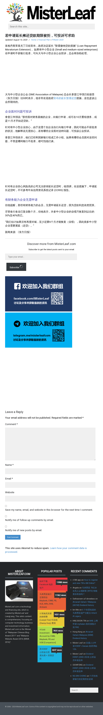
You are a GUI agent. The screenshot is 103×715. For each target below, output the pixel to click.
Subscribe (15, 267)
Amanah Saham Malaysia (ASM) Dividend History (83, 635)
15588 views (62, 582)
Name (9, 464)
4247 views (57, 650)
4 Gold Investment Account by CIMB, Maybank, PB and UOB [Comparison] (48, 636)
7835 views (58, 631)
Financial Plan (44, 40)
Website (9, 492)
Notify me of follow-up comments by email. (29, 520)
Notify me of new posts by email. (23, 530)
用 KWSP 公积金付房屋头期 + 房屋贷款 (47, 654)
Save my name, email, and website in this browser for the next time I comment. (49, 509)
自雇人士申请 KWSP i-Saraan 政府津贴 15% (85, 646)
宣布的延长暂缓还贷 (65, 98)
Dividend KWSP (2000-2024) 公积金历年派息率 (84, 657)
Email (9, 478)
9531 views (59, 614)
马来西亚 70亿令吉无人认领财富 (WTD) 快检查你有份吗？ (85, 590)
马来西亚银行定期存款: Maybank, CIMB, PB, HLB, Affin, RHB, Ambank (48, 600)
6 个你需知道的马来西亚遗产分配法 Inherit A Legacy (85, 613)
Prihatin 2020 (57, 40)
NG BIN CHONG (79, 676)
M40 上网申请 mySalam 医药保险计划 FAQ (85, 624)
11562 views (60, 595)
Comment (11, 424)
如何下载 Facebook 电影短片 (46, 584)
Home (33, 40)
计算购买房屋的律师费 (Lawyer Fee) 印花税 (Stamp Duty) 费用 (49, 618)
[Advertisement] (51, 75)
